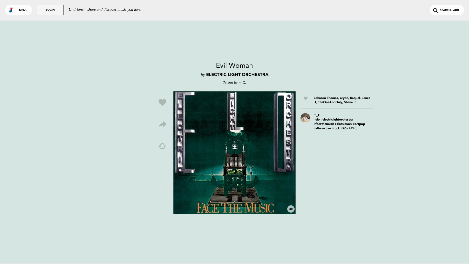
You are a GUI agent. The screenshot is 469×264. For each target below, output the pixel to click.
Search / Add (449, 10)
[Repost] (162, 146)
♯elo (317, 119)
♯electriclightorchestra (337, 119)
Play (234, 152)
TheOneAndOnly (330, 102)
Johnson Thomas (326, 98)
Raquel (355, 98)
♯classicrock (343, 124)
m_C (241, 82)
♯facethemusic (324, 124)
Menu (23, 10)
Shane (348, 102)
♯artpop (359, 124)
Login (50, 10)
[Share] (162, 124)
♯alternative (322, 128)
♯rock (336, 128)
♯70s (344, 128)
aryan (344, 98)
